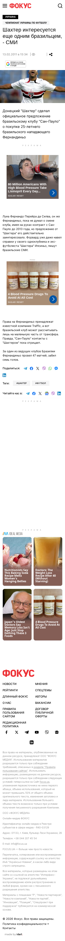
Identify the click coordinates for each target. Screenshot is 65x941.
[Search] (60, 6)
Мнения (41, 684)
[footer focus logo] (18, 673)
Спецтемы (43, 690)
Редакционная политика (14, 724)
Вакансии (43, 703)
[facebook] (6, 732)
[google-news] (57, 732)
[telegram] (27, 732)
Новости (9, 684)
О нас (7, 703)
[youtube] (37, 732)
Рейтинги (10, 690)
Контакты (9, 928)
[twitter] (16, 732)
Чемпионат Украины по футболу (26, 23)
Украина (10, 17)
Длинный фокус (15, 696)
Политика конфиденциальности (24, 924)
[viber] (47, 732)
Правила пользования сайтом (13, 712)
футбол (41, 383)
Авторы (41, 696)
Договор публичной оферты (44, 712)
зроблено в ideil (14, 934)
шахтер (22, 383)
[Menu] (5, 6)
